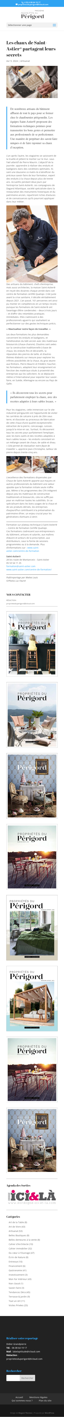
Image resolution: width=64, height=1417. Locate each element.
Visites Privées (16, 1305)
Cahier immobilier (18, 1248)
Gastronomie (15, 1270)
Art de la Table (16, 1222)
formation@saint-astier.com (20, 566)
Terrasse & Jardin (18, 1296)
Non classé (14, 1283)
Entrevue (13, 1261)
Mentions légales (38, 1397)
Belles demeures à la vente (23, 1239)
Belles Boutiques (17, 1235)
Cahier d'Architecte (19, 1244)
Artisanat (25, 60)
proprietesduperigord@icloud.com (20, 603)
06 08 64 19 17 (19, 1347)
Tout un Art (15, 1300)
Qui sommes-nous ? (22, 1400)
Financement (15, 1265)
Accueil (19, 1397)
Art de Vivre (15, 1226)
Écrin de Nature (17, 1257)
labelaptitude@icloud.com (26, 1351)
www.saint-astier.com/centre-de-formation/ (29, 569)
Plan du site (45, 1400)
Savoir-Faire (15, 1287)
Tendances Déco (17, 1292)
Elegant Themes (25, 1413)
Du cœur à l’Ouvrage (19, 1252)
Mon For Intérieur (18, 1279)
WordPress (49, 1413)
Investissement (16, 1274)
